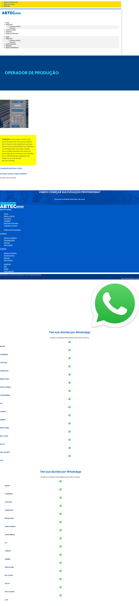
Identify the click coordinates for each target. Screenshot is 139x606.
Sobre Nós (9, 24)
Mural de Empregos (12, 33)
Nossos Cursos (11, 30)
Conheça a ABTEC (14, 26)
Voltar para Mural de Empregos (12, 132)
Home (7, 23)
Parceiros (12, 28)
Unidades (9, 31)
